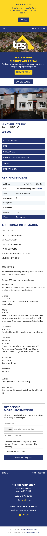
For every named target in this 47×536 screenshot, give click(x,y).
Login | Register (38, 29)
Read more (23, 13)
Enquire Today (23, 72)
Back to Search (23, 82)
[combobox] (8, 429)
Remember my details (15, 452)
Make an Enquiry (23, 458)
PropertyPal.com (32, 532)
